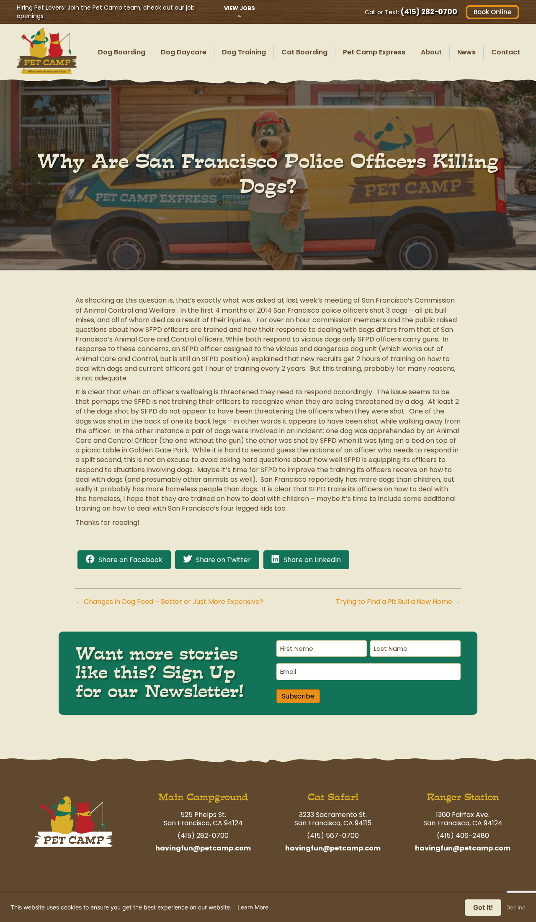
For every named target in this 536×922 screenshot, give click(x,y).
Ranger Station (463, 797)
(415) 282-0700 (429, 12)
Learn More (252, 907)
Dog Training (244, 52)
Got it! (483, 907)
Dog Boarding (121, 52)
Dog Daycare (183, 52)
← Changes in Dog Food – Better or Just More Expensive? (169, 601)
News (466, 52)
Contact (505, 52)
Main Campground (203, 797)
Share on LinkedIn (312, 560)
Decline (516, 907)
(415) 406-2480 (463, 835)
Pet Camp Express (374, 52)
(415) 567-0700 (333, 835)
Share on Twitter (223, 560)
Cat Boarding (304, 52)
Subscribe (298, 696)
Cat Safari (333, 797)
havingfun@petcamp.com (203, 848)
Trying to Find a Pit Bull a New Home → (398, 601)
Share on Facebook (130, 560)
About (431, 52)
